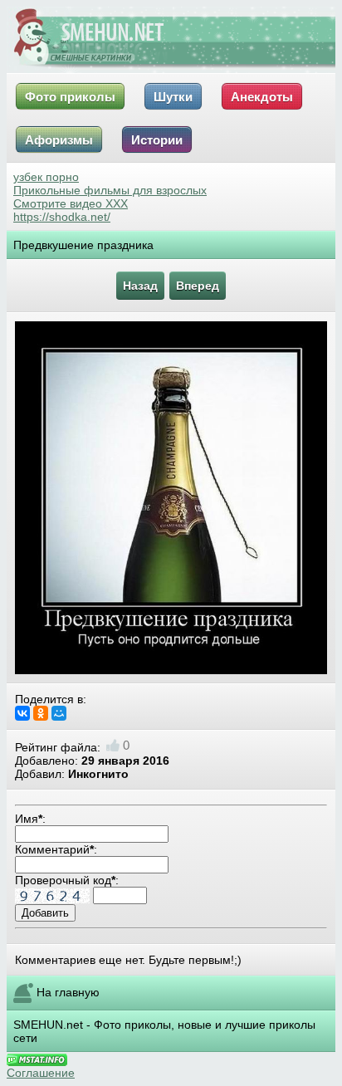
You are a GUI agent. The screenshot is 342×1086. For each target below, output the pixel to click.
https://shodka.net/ (61, 216)
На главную (68, 992)
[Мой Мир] (58, 713)
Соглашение (41, 1072)
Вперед (197, 285)
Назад (140, 285)
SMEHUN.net (48, 1024)
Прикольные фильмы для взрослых (110, 190)
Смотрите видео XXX (70, 203)
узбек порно (46, 176)
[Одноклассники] (40, 713)
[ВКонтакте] (22, 713)
